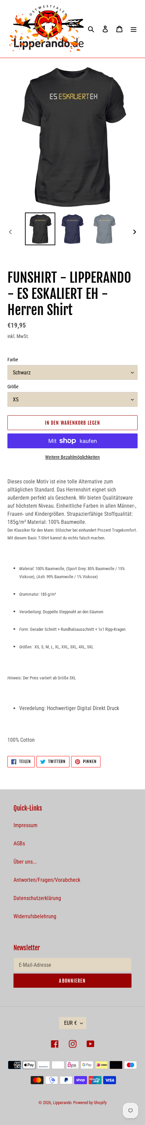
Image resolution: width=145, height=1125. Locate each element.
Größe (13, 386)
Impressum (25, 825)
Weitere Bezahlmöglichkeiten (72, 457)
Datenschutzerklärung (37, 898)
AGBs (19, 843)
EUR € (70, 1023)
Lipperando (62, 1102)
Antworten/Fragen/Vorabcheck (46, 880)
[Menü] (133, 28)
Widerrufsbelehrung (34, 916)
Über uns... (25, 862)
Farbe (12, 359)
